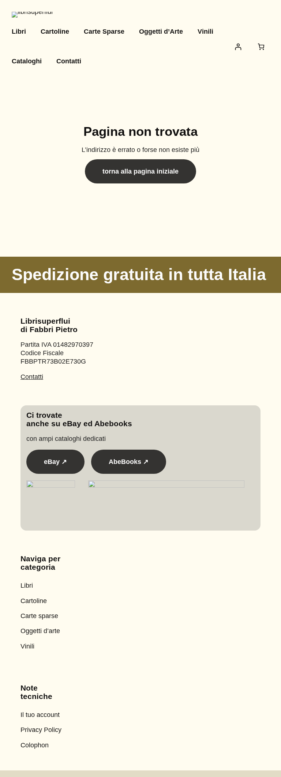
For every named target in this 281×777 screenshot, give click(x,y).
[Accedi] (238, 46)
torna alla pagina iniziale (140, 171)
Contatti (31, 376)
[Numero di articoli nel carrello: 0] (261, 46)
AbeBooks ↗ (129, 461)
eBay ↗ (55, 461)
